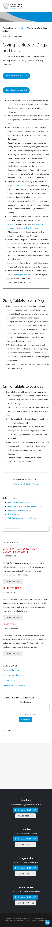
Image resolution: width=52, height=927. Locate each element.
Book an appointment (25, 810)
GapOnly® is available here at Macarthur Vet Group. (21, 550)
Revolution (11, 224)
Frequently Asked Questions (14, 675)
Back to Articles (32, 484)
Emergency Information (12, 670)
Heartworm (12, 514)
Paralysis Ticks (12, 588)
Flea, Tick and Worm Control (18, 502)
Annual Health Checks (16, 510)
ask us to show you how (17, 274)
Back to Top (18, 484)
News (5, 36)
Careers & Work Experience (14, 685)
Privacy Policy (23, 921)
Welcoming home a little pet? (19, 518)
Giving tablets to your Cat (16, 90)
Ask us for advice (31, 228)
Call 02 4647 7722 (25, 903)
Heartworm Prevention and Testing (21, 506)
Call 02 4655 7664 (25, 845)
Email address (26, 702)
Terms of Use (10, 921)
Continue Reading (12, 581)
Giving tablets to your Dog (16, 75)
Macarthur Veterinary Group (12, 6)
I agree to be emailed (27, 714)
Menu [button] (45, 6)
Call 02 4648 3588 (25, 874)
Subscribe (25, 719)
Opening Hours (9, 680)
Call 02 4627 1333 (25, 816)
